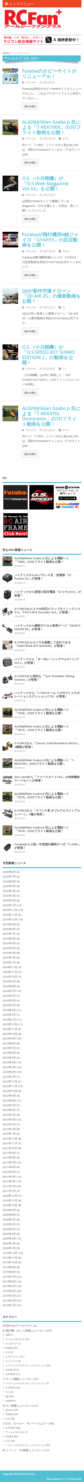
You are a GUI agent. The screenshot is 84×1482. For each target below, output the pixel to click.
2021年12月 (10, 1138)
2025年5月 (9, 943)
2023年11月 (10, 1029)
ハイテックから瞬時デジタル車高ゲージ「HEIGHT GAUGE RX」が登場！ (47, 627)
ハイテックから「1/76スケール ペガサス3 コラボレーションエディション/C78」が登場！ (47, 694)
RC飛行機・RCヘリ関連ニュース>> (24, 1330)
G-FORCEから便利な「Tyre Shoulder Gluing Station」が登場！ (44, 677)
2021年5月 (9, 1172)
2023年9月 (9, 1038)
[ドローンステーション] (67, 509)
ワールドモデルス (14, 1339)
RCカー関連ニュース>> (17, 1405)
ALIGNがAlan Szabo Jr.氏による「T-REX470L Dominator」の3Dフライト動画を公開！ (51, 416)
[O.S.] (41, 509)
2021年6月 (9, 1167)
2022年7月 (9, 1105)
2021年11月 (10, 1143)
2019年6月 (9, 1281)
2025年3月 (9, 953)
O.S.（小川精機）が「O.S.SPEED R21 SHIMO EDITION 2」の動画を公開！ (48, 354)
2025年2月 (9, 957)
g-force (9, 1410)
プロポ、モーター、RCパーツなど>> (25, 1423)
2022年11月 (10, 1086)
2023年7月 (9, 1048)
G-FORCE (10, 1374)
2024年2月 (9, 1014)
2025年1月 (9, 962)
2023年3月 (9, 1067)
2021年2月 (9, 1186)
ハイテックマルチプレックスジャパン (25, 1365)
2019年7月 (9, 1276)
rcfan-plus (30, 82)
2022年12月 (10, 1081)
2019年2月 (9, 1300)
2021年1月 (9, 1191)
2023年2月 (9, 1072)
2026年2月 (9, 900)
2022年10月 (10, 1091)
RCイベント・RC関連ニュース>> (22, 1450)
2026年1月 (9, 905)
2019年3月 (9, 1295)
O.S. (64, 368)
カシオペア (11, 1343)
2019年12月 (10, 1253)
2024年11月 (10, 972)
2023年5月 (9, 1057)
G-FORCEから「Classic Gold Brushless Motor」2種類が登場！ (47, 745)
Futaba (66, 251)
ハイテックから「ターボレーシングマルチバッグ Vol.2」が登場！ (46, 660)
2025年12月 (10, 910)
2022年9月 (9, 1095)
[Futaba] (15, 509)
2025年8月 (9, 929)
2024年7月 (9, 991)
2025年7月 (9, 933)
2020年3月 (9, 1238)
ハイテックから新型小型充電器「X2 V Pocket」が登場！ (47, 593)
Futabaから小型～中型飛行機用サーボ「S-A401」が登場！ (47, 846)
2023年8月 (9, 1043)
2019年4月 (9, 1291)
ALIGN (65, 138)
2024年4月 (9, 1005)
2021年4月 (9, 1176)
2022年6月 (9, 1110)
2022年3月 (9, 1124)
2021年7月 (9, 1162)
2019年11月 (10, 1257)
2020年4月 (9, 1234)
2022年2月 (9, 1129)
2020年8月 (9, 1214)
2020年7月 (9, 1219)
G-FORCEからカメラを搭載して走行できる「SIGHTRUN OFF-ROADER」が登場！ (42, 644)
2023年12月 (10, 1024)
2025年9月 (9, 924)
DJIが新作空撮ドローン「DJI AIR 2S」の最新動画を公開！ (51, 295)
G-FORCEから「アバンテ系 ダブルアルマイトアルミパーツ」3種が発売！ (47, 812)
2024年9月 (9, 981)
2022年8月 (9, 1100)
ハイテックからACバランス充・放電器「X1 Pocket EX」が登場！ (42, 576)
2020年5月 (9, 1229)
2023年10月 (10, 1034)
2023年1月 (9, 1076)
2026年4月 (9, 891)
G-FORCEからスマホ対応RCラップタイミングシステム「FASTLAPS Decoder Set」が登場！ (47, 610)
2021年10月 (10, 1148)
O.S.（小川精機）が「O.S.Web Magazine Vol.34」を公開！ (45, 183)
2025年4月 (9, 948)
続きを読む (30, 106)
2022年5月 (9, 1115)
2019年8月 (9, 1272)
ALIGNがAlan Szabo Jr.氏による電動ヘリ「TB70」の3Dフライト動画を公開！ (41, 728)
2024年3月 (9, 1010)
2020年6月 (9, 1224)
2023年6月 (9, 1052)
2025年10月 (10, 919)
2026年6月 (9, 881)
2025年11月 (10, 915)
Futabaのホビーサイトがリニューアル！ (49, 73)
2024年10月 (10, 976)
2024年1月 (9, 1019)
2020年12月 (10, 1196)
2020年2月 (9, 1243)
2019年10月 (10, 1262)
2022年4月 (9, 1119)
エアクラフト (12, 1356)
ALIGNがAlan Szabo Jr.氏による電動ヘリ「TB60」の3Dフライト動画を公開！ (41, 560)
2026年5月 (9, 886)
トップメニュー (21, 3)
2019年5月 (9, 1286)
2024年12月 (10, 967)
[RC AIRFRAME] (15, 537)
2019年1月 (9, 1305)
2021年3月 (9, 1181)
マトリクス (11, 1361)
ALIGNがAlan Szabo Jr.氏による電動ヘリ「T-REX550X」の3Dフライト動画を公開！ (44, 761)
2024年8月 (9, 986)
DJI (63, 307)
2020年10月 (10, 1205)
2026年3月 (9, 895)
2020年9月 (9, 1210)
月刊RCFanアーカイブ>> (18, 1325)
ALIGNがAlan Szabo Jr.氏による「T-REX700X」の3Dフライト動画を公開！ (51, 127)
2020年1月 (9, 1248)
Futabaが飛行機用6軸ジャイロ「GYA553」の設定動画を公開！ (50, 239)
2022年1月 (9, 1133)
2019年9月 (9, 1267)
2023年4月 (9, 1062)
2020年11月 (10, 1200)
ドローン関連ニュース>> (18, 1379)
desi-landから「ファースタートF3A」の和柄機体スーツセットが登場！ (47, 778)
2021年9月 (9, 1153)
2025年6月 (9, 938)
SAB (7, 1334)
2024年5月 (9, 1000)
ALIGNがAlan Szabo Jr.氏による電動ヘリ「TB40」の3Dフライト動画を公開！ (41, 711)
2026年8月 (9, 872)
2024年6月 (9, 995)
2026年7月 (9, 876)
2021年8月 (9, 1157)
